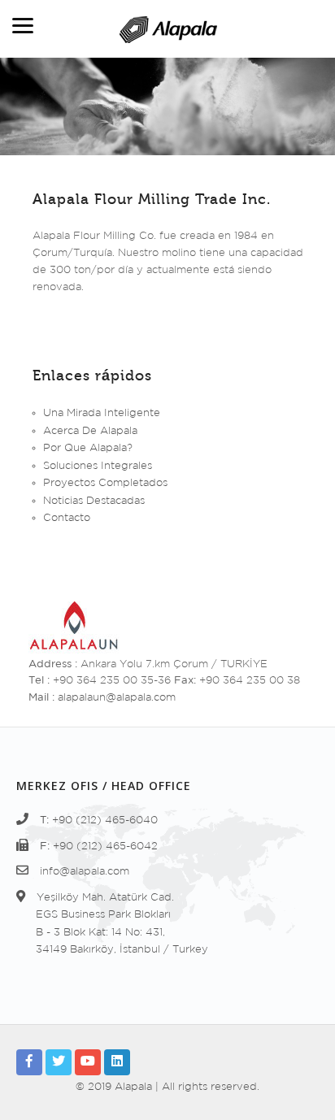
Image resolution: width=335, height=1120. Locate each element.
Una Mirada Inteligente (101, 413)
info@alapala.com (84, 871)
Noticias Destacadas (94, 501)
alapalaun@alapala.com (117, 697)
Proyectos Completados (105, 483)
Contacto (66, 518)
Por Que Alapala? (88, 448)
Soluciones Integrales (97, 466)
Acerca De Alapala (90, 431)
